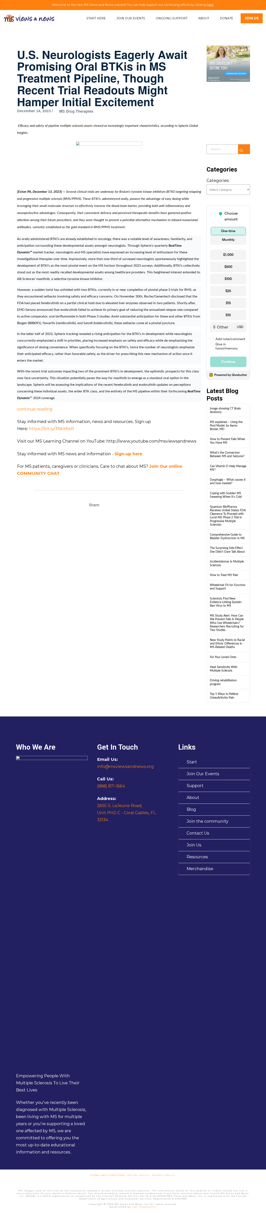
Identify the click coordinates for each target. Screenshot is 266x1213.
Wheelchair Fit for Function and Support (227, 586)
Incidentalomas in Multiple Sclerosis (227, 563)
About (193, 797)
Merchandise (200, 868)
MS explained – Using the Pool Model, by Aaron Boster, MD (226, 426)
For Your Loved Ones (223, 657)
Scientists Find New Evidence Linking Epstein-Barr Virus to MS (226, 602)
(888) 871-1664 (111, 786)
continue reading (34, 409)
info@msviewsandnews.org (125, 766)
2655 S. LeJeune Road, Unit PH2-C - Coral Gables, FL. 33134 (127, 812)
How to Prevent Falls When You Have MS (227, 441)
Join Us (194, 844)
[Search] (244, 149)
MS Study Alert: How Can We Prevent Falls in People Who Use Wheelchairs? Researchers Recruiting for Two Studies (227, 623)
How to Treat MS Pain (224, 575)
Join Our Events (203, 773)
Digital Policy (138, 1175)
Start (192, 761)
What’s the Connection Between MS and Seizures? (227, 454)
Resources (197, 856)
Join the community (207, 821)
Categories (218, 180)
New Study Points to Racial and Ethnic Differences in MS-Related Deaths (227, 643)
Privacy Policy (164, 1175)
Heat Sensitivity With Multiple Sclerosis (223, 669)
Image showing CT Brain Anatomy (225, 410)
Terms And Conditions (107, 1175)
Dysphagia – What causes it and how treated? (228, 481)
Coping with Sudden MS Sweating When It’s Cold (226, 495)
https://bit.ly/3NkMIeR (51, 428)
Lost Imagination (144, 1207)
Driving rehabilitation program (223, 682)
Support (195, 785)
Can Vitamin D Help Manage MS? (228, 468)
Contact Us (198, 833)
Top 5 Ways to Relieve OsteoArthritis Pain (224, 695)
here (210, 5)
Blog (191, 809)
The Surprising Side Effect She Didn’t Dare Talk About (227, 549)
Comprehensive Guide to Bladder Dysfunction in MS (227, 536)
